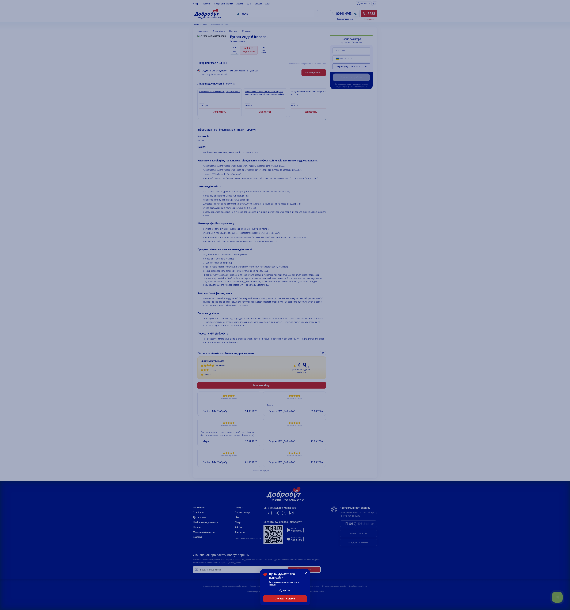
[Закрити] (306, 573)
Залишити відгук (285, 598)
